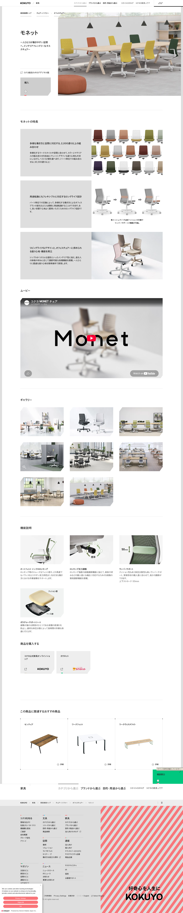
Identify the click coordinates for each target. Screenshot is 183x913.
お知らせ (46, 876)
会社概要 (23, 834)
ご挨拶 (22, 831)
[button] (91, 338)
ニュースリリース (48, 870)
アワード (23, 841)
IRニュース (47, 873)
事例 (44, 844)
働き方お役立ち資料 (50, 857)
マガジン (24, 866)
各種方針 (71, 896)
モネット (91, 802)
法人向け (68, 844)
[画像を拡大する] (42, 421)
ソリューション (48, 848)
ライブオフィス (47, 851)
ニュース (47, 866)
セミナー (46, 854)
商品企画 (68, 857)
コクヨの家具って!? (143, 3)
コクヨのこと (24, 883)
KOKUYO (23, 802)
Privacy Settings (20, 898)
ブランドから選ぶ (95, 3)
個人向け (68, 848)
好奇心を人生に (144, 888)
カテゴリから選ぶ (80, 3)
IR (66, 869)
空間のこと (24, 876)
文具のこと (24, 870)
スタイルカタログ (127, 3)
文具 (45, 818)
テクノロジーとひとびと (73, 851)
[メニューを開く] (160, 3)
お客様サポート (70, 878)
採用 (67, 874)
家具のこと (24, 873)
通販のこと (24, 880)
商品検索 (46, 831)
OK (21, 906)
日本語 (79, 896)
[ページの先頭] (162, 803)
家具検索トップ (25, 13)
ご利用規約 (48, 896)
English (86, 896)
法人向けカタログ (72, 831)
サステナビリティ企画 (72, 854)
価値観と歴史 (25, 828)
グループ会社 (25, 837)
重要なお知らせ (48, 880)
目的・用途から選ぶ (110, 3)
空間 (45, 840)
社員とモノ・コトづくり (28, 825)
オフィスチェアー (59, 13)
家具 (37, 3)
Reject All (21, 902)
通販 (67, 840)
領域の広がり (25, 822)
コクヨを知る (26, 818)
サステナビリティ (70, 865)
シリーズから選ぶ (49, 825)
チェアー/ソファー (43, 13)
